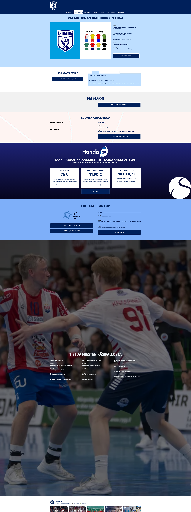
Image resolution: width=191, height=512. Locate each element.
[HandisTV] (95, 151)
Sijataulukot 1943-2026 (56, 360)
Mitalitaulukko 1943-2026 (89, 370)
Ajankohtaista (87, 12)
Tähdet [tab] (117, 72)
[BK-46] (87, 38)
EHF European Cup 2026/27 (104, 217)
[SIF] (98, 46)
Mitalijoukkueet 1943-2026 (89, 374)
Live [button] (108, 12)
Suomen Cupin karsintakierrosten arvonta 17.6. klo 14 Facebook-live (116, 131)
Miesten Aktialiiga (78, 12)
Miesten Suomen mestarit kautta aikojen (61, 379)
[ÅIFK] (104, 46)
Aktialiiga (69, 12)
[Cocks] (93, 38)
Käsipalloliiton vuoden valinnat (123, 371)
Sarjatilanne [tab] (96, 72)
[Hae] (140, 12)
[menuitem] (140, 12)
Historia (113, 12)
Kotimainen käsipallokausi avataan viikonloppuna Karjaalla (122, 34)
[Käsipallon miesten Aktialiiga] (53, 5)
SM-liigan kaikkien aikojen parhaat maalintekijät (127, 376)
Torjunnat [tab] (106, 72)
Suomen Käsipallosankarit (121, 381)
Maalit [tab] (101, 72)
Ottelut (102, 12)
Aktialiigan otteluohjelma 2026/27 (122, 39)
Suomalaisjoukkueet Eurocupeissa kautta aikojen (111, 228)
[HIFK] (93, 46)
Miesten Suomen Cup (119, 366)
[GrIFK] (87, 46)
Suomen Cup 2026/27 (103, 127)
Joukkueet (95, 12)
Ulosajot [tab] (112, 72)
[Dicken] (98, 38)
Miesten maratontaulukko (57, 374)
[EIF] (104, 38)
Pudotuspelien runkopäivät (120, 44)
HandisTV (121, 12)
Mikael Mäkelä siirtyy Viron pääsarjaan (123, 49)
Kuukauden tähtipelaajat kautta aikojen (61, 365)
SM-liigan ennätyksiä (87, 379)
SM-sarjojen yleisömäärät (57, 370)
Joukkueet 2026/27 (95, 31)
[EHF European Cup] (72, 215)
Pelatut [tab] (90, 72)
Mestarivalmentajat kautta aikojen (91, 360)
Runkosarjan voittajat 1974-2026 (91, 365)
